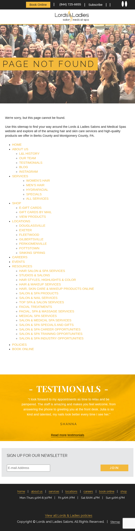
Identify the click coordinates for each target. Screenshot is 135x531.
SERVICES (20, 176)
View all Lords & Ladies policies (68, 515)
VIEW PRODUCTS (32, 216)
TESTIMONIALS (30, 162)
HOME (17, 144)
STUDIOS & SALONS (34, 275)
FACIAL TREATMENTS (35, 307)
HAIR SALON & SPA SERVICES (42, 271)
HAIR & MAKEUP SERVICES (40, 284)
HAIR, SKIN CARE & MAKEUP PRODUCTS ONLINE (56, 288)
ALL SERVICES (37, 198)
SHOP (16, 203)
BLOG (23, 167)
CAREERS (19, 257)
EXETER (25, 230)
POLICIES (19, 344)
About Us (37, 491)
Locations (71, 491)
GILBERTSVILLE (31, 239)
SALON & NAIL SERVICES (38, 298)
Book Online (38, 4)
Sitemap (115, 521)
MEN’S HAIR (35, 185)
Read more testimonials (67, 435)
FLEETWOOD (29, 234)
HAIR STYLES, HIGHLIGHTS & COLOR (47, 280)
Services (54, 491)
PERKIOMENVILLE (33, 243)
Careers (88, 491)
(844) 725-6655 (69, 4)
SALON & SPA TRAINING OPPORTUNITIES (50, 334)
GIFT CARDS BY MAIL (35, 212)
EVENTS (18, 261)
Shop (123, 491)
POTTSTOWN (29, 248)
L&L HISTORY (29, 153)
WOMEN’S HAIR (38, 180)
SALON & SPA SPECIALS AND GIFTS (46, 325)
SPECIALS (34, 194)
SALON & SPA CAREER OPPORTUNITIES (50, 329)
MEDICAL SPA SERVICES (38, 316)
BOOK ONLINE (23, 349)
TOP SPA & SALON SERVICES (41, 302)
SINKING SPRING (32, 253)
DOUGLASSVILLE (32, 225)
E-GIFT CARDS (30, 207)
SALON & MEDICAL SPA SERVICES (45, 320)
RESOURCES (22, 266)
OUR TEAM (27, 158)
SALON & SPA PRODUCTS (38, 293)
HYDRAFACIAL (37, 189)
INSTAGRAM (28, 171)
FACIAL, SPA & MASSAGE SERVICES (46, 311)
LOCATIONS (21, 221)
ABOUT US (20, 149)
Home (21, 491)
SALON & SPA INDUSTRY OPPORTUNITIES (51, 338)
